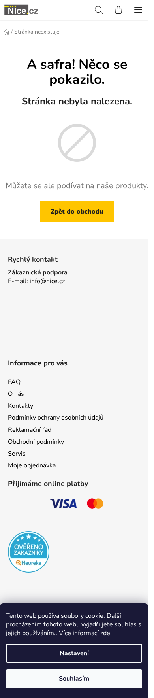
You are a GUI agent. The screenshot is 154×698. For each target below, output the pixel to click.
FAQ (14, 382)
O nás (16, 394)
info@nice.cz (47, 281)
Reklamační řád (29, 430)
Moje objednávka (32, 465)
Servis (17, 453)
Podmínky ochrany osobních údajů (55, 417)
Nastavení (74, 653)
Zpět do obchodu (77, 211)
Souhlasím (74, 678)
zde (105, 633)
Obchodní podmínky (36, 441)
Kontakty (20, 405)
